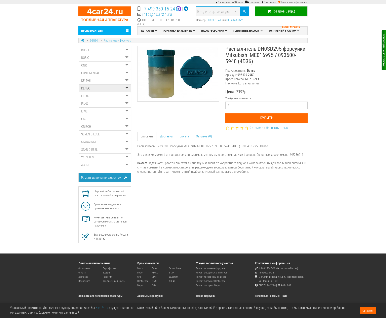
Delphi (140, 285)
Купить (266, 117)
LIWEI (84, 111)
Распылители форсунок (117, 40)
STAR (171, 272)
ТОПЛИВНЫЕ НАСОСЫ (246, 30)
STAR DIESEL (89, 150)
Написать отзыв (277, 128)
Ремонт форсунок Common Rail (211, 272)
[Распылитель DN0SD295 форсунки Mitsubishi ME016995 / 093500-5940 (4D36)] (178, 74)
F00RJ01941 (214, 20)
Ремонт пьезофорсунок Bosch (211, 276)
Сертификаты (110, 268)
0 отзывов (256, 128)
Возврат (107, 272)
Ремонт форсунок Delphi (208, 285)
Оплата (184, 136)
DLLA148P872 (234, 20)
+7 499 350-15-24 (158, 9)
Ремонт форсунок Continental (210, 281)
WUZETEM (87, 157)
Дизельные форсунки (150, 295)
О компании (84, 268)
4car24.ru (102, 308)
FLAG (84, 104)
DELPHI (86, 81)
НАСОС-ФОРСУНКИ (212, 30)
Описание (147, 136)
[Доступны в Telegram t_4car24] (186, 9)
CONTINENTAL (90, 73)
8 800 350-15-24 (267, 268)
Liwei (154, 276)
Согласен (367, 310)
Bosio (140, 272)
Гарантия (107, 276)
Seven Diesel (175, 268)
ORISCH (86, 127)
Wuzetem (173, 276)
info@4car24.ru (157, 14)
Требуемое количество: (239, 98)
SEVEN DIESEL (90, 134)
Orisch (155, 285)
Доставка (166, 136)
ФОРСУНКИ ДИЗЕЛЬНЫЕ (177, 30)
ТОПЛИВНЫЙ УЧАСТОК (284, 29)
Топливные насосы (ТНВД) (271, 295)
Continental (142, 281)
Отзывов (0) (204, 136)
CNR (84, 65)
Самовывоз (84, 281)
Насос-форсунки (205, 295)
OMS (84, 119)
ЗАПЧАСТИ (147, 30)
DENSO (94, 40)
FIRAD (85, 96)
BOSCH (85, 50)
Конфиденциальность (114, 281)
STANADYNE (89, 142)
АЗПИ (85, 165)
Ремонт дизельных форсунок (101, 178)
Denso (155, 268)
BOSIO (85, 58)
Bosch (140, 268)
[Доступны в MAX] (178, 9)
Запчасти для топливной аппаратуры (100, 295)
